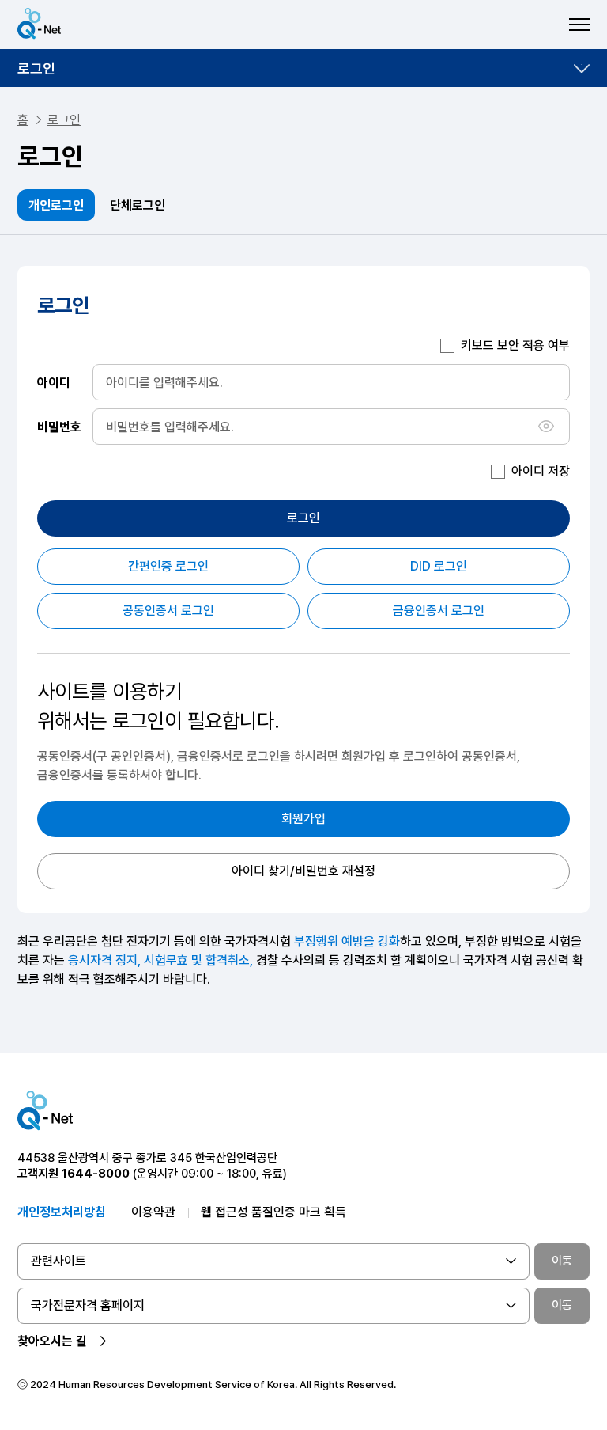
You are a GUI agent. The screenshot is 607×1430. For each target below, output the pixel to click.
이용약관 (153, 1211)
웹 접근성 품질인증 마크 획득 (273, 1211)
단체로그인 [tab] (137, 205)
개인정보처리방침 (61, 1211)
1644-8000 (96, 1173)
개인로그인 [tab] (56, 205)
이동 (562, 1261)
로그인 (36, 68)
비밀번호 (59, 426)
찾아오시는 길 (52, 1340)
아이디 (53, 381)
